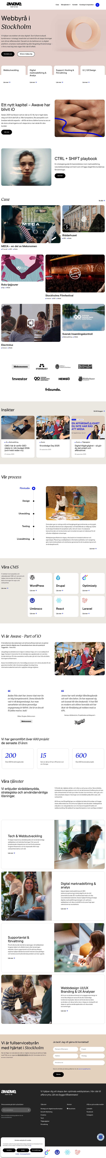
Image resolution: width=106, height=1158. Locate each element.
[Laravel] (77, 1152)
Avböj (23, 1150)
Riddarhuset (69, 235)
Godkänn (9, 1150)
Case (57, 5)
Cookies (17, 1154)
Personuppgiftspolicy (25, 1154)
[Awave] (14, 4)
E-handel (5, 249)
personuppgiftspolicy (85, 1069)
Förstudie (25, 488)
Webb (16, 249)
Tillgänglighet (45, 1121)
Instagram (90, 1115)
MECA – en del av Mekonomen (19, 246)
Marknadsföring (68, 337)
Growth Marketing (46, 1112)
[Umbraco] (57, 1152)
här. (30, 1145)
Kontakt (75, 5)
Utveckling (24, 514)
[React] (67, 1152)
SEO (11, 249)
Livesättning (23, 539)
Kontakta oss (8, 54)
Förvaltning (44, 1124)
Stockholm (71, 1109)
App (3, 287)
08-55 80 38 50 (23, 1055)
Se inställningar (36, 1150)
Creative (43, 1115)
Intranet (49, 298)
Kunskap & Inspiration (87, 5)
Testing (26, 526)
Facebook (90, 1112)
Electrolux (7, 345)
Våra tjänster (65, 5)
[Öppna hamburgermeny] (97, 5)
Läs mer (6, 132)
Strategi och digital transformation (52, 1109)
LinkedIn (89, 1109)
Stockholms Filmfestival (59, 295)
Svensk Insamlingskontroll (77, 334)
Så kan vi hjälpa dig (26, 54)
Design (26, 501)
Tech (42, 1118)
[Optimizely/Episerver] (47, 1152)
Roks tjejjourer (9, 285)
